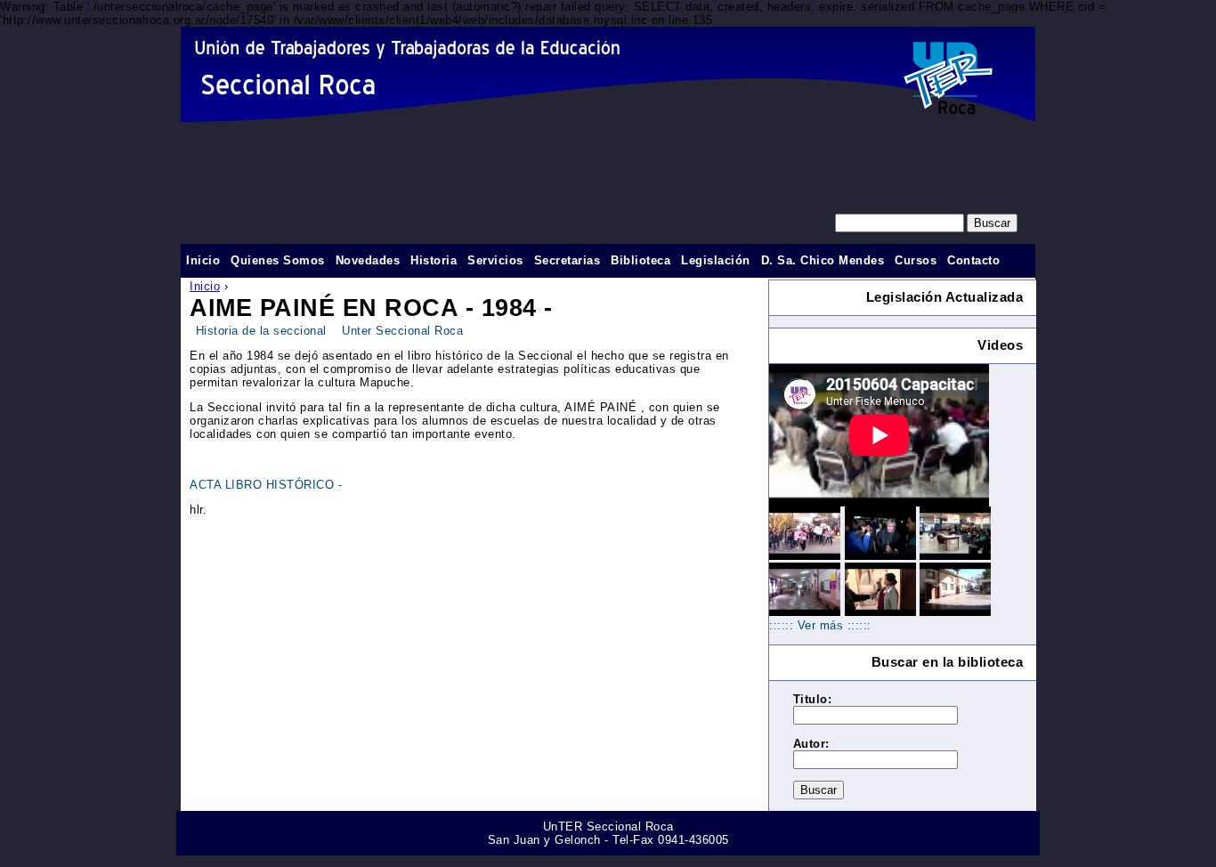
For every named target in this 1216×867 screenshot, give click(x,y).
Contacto (973, 260)
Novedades (368, 260)
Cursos (915, 260)
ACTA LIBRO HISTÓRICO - (266, 484)
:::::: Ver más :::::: (820, 625)
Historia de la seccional (261, 330)
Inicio (205, 286)
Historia (433, 260)
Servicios (495, 260)
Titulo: (812, 699)
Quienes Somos (278, 260)
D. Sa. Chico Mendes (823, 260)
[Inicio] (608, 74)
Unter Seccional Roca (402, 330)
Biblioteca (640, 260)
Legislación (715, 260)
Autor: (811, 743)
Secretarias (567, 260)
